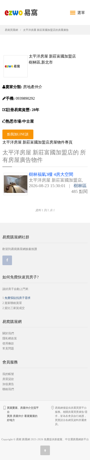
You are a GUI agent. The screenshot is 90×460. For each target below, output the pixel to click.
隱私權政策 (9, 338)
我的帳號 (8, 374)
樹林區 (80, 185)
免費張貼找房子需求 (17, 298)
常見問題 (8, 348)
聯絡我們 (8, 389)
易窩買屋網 (11, 29)
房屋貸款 (8, 379)
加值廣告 (8, 384)
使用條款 (8, 343)
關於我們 (8, 333)
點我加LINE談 (18, 134)
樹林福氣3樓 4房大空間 (51, 174)
